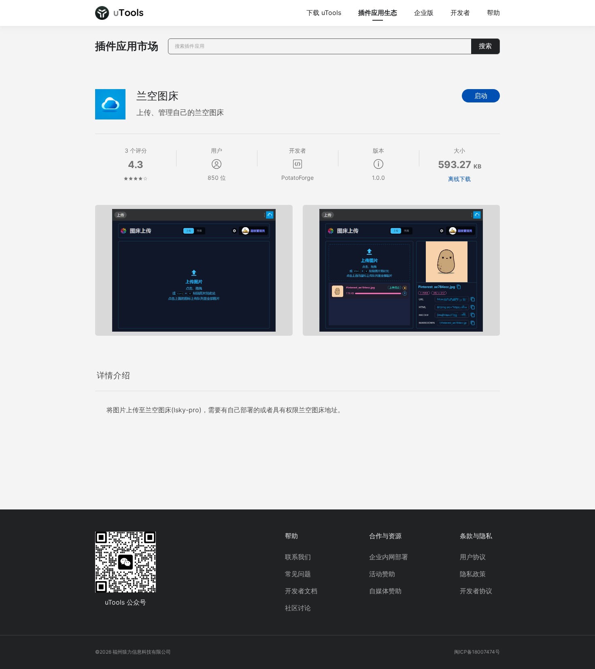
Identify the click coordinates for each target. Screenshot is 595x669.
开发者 (460, 13)
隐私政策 (473, 574)
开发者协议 (476, 591)
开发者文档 (301, 591)
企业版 (424, 13)
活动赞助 (382, 574)
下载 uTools (323, 13)
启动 (480, 95)
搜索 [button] (485, 46)
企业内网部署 (388, 557)
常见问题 (298, 574)
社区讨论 (298, 608)
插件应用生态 (377, 13)
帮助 (493, 13)
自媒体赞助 (385, 591)
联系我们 (298, 557)
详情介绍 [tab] (113, 375)
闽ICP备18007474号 (477, 652)
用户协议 (473, 557)
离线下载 (459, 178)
